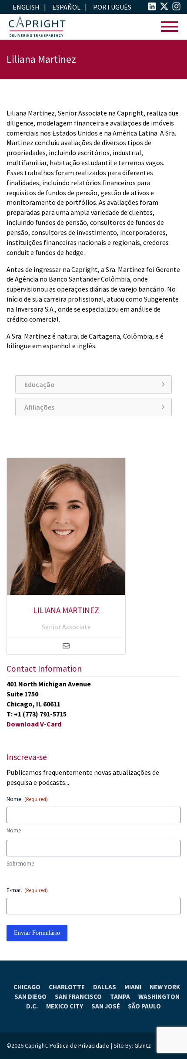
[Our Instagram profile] (176, 7)
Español (66, 7)
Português (112, 7)
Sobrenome (20, 863)
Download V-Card (34, 724)
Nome (14, 830)
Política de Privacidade (79, 1045)
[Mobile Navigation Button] (169, 27)
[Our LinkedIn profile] (152, 7)
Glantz (142, 1045)
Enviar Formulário (37, 933)
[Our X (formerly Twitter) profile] (164, 7)
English (26, 7)
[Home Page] (37, 27)
